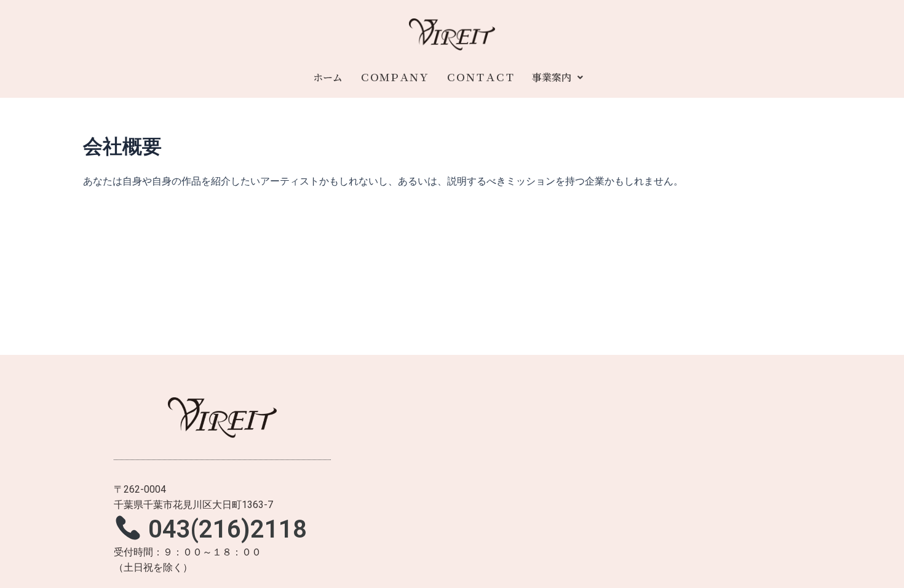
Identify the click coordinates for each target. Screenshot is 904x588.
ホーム (328, 77)
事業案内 (551, 77)
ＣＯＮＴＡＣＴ (480, 77)
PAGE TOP (874, 559)
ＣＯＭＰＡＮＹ (394, 77)
